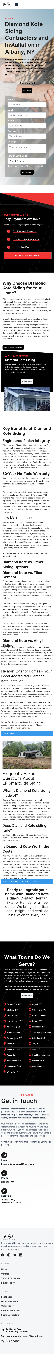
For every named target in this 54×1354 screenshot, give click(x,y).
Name (10, 99)
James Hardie (28, 581)
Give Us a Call (27, 83)
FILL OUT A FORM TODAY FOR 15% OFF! (20, 881)
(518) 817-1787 (7, 1182)
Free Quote (27, 91)
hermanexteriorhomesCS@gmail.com (17, 1164)
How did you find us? (18, 156)
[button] (16, 5)
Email (10, 110)
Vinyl (3, 647)
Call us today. (8, 734)
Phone (11, 120)
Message (12, 141)
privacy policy (38, 166)
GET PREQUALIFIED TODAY (27, 255)
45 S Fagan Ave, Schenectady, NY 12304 (11, 1201)
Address (12, 131)
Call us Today (27, 381)
